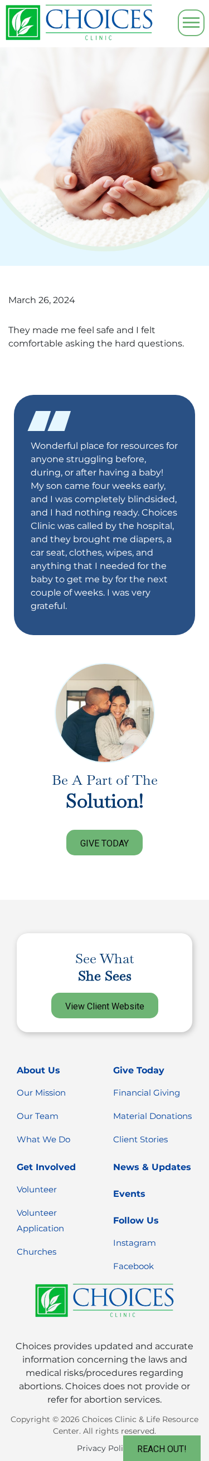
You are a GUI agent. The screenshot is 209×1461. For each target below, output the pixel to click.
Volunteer (37, 1189)
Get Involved (46, 1167)
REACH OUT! (162, 1449)
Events (129, 1193)
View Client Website (104, 1006)
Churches (36, 1251)
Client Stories (140, 1139)
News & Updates (152, 1167)
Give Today (138, 1070)
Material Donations (152, 1116)
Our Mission (41, 1092)
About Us (38, 1070)
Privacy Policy (104, 1448)
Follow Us (136, 1220)
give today (104, 843)
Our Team (38, 1116)
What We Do (43, 1139)
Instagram (134, 1242)
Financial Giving (146, 1092)
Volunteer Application (40, 1220)
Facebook (133, 1266)
